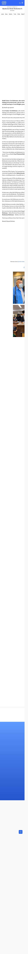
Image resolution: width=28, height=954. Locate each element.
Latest (2, 14)
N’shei (18, 14)
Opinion (10, 14)
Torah (15, 14)
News (6, 14)
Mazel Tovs (23, 14)
